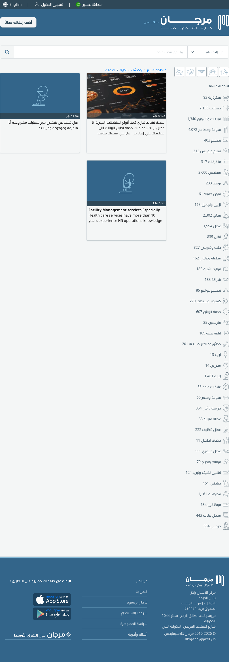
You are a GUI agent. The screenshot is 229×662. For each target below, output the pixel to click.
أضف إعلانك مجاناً (18, 22)
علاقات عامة (209, 386)
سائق (212, 215)
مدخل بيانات (208, 515)
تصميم (212, 140)
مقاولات (209, 493)
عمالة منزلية (210, 418)
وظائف (136, 69)
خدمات (110, 69)
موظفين (211, 504)
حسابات (210, 108)
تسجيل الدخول (52, 4)
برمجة (213, 183)
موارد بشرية (208, 268)
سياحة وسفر (209, 397)
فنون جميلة (210, 193)
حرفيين (212, 526)
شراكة (213, 279)
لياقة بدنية (210, 333)
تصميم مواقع (208, 290)
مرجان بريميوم (137, 602)
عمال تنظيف (208, 429)
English (15, 4)
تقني (214, 236)
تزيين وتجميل (208, 204)
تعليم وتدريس (207, 150)
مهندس (209, 172)
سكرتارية (212, 97)
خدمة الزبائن (208, 311)
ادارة (212, 376)
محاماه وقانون (207, 258)
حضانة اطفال (208, 440)
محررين (213, 365)
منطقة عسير (92, 4)
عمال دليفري (208, 451)
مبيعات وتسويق (204, 118)
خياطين (212, 483)
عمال (212, 225)
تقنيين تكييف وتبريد (203, 472)
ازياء (215, 354)
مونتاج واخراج (209, 461)
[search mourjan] (7, 52)
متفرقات (211, 161)
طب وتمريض (207, 247)
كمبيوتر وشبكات (205, 301)
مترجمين (212, 322)
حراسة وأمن (208, 408)
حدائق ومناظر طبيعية (201, 343)
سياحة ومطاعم (204, 129)
